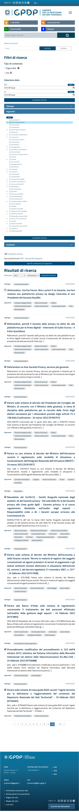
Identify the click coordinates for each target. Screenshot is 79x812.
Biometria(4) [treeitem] (14, 132)
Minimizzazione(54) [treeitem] (16, 189)
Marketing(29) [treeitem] (15, 186)
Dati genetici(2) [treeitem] (15, 145)
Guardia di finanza (20, 591)
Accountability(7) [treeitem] (15, 120)
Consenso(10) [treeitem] (14, 137)
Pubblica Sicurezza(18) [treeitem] (17, 214)
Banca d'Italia (65, 534)
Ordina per (8, 275)
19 (60, 724)
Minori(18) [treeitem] (14, 191)
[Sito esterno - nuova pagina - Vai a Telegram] (68, 800)
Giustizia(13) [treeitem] (14, 169)
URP (55, 767)
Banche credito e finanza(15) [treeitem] (18, 130)
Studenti (71, 479)
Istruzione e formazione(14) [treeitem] (18, 182)
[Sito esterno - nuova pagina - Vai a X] (71, 800)
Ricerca (47, 48)
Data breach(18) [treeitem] (15, 142)
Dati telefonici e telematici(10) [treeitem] (19, 149)
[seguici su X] (25, 2)
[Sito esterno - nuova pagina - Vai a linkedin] (59, 800)
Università (18, 483)
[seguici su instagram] (17, 2)
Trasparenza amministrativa (45, 537)
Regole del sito (12, 797)
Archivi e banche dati (41, 306)
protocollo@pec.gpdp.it (36, 783)
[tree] (39, 175)
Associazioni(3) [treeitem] (15, 127)
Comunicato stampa (21, 361)
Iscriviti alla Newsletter (60, 806)
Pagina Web (11, 68)
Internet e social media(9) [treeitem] (17, 179)
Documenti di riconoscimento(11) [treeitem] (19, 154)
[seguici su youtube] (20, 2)
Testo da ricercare (11, 43)
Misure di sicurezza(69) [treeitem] (17, 194)
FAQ (55, 770)
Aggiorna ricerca (39, 100)
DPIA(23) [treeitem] (13, 157)
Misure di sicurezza (41, 303)
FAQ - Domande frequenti (31, 258)
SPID (70, 306)
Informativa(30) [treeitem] (15, 174)
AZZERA (64, 48)
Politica (53, 303)
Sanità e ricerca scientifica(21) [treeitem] (19, 219)
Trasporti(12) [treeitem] (14, 228)
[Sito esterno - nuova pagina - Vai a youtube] (65, 800)
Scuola (62, 479)
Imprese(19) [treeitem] (14, 172)
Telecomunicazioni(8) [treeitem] (16, 224)
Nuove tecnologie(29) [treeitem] (16, 196)
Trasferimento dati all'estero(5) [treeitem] (19, 226)
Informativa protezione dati (17, 790)
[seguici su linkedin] (14, 2)
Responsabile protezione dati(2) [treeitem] (19, 216)
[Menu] (70, 12)
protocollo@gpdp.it (12, 783)
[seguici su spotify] (28, 2)
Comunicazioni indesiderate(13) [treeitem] (19, 135)
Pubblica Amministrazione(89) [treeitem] (19, 211)
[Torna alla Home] (33, 12)
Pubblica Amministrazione (23, 306)
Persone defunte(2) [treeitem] (16, 204)
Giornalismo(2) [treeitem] (15, 167)
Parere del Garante (20, 397)
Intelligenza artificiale (21, 540)
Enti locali (29, 537)
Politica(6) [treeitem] (13, 206)
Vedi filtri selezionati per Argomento (39, 263)
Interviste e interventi (21, 284)
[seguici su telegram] (22, 2)
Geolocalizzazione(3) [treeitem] (16, 164)
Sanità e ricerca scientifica (59, 530)
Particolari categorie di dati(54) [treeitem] (19, 201)
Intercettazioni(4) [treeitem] (15, 177)
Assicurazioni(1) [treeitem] (15, 125)
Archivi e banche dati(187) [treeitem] (18, 122)
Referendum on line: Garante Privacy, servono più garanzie (38, 367)
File (7, 72)
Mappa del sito (12, 801)
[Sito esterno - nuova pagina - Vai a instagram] (62, 800)
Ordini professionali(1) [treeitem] (17, 199)
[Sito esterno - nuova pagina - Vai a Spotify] (74, 800)
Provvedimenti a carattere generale (25, 643)
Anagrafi (36, 479)
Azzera (71, 84)
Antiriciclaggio (52, 588)
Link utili (9, 804)
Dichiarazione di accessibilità (18, 794)
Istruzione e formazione (22, 479)
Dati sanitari (18, 537)
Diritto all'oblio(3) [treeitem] (15, 152)
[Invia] (66, 35)
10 (52, 724)
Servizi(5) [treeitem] (13, 221)
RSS (55, 774)
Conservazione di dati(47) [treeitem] (17, 140)
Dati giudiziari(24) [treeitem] (15, 147)
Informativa (52, 534)
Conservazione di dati (58, 306)
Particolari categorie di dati (23, 303)
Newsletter (18, 491)
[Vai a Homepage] (20, 759)
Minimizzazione (19, 309)
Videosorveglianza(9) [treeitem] (16, 231)
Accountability (62, 537)
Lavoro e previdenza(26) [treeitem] (17, 184)
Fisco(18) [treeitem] (13, 159)
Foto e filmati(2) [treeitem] (15, 162)
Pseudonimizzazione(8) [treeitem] (17, 209)
